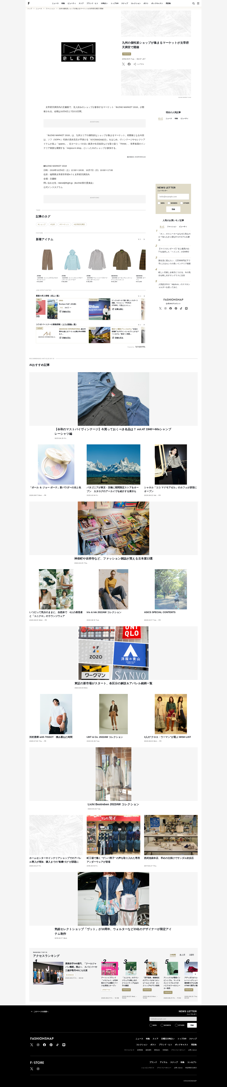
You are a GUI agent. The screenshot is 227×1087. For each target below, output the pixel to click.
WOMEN (174, 203)
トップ (29, 8)
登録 (173, 209)
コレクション (136, 3)
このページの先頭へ (41, 1011)
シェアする (140, 64)
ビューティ (72, 3)
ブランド (153, 1062)
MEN (162, 203)
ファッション (50, 8)
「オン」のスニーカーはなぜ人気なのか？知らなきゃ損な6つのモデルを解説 (174, 237)
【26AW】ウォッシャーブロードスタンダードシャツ (97, 279)
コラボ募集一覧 (69, 324)
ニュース (55, 3)
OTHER (186, 203)
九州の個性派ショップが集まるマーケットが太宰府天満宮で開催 (81, 8)
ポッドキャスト (157, 3)
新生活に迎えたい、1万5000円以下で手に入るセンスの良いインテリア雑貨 (174, 262)
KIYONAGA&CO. (99, 139)
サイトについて (129, 1050)
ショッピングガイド (147, 1068)
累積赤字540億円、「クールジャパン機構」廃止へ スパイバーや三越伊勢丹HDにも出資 (81, 967)
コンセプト (192, 1062)
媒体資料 (148, 1050)
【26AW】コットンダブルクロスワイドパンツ (47, 279)
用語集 (168, 3)
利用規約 (165, 1050)
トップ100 (114, 3)
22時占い (104, 3)
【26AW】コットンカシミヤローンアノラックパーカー (72, 279)
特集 (63, 3)
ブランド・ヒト (92, 3)
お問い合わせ (192, 1050)
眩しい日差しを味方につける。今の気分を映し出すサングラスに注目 (174, 273)
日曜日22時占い (168, 1039)
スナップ (124, 3)
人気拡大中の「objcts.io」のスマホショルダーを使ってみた (174, 285)
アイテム (163, 1062)
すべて (160, 118)
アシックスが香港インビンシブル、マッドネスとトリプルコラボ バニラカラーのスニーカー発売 (172, 983)
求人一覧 (55, 296)
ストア (81, 3)
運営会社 (157, 1050)
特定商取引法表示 (191, 1068)
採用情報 (140, 1050)
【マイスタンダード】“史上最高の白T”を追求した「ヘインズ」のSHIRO (173, 250)
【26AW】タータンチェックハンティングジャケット (121, 279)
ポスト (146, 3)
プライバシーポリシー (178, 1050)
